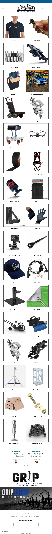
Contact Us (43, 513)
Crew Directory (22, 513)
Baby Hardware (14, 67)
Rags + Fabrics (36, 309)
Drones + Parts (36, 148)
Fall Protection (37, 174)
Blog (17, 513)
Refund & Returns (23, 516)
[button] (2, 8)
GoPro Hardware (13, 255)
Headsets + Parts (36, 282)
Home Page (7, 513)
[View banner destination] (26, 479)
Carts (13, 121)
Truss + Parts (36, 390)
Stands (14, 390)
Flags (36, 201)
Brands (12, 513)
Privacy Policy (14, 516)
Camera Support (36, 67)
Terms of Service (37, 516)
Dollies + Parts (14, 148)
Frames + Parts (14, 228)
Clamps (37, 121)
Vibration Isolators (37, 443)
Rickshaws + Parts (14, 336)
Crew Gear (14, 94)
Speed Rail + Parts (14, 363)
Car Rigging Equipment (37, 94)
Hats (14, 282)
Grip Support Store (27, 533)
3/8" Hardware (37, 416)
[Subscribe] (36, 524)
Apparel (14, 40)
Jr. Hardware (13, 309)
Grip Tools (36, 255)
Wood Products (14, 416)
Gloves (36, 228)
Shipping (30, 516)
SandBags (36, 336)
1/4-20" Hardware (14, 443)
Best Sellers (36, 40)
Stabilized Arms (36, 363)
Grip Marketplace (31, 513)
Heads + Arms (13, 201)
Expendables (14, 174)
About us (38, 513)
